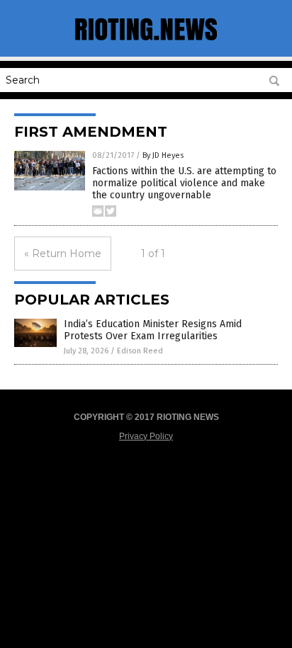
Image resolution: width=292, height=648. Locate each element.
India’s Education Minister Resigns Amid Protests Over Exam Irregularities (153, 330)
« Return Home (62, 253)
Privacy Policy (146, 436)
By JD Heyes (163, 155)
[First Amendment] (146, 42)
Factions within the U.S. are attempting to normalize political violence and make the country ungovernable (184, 183)
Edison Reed (140, 351)
